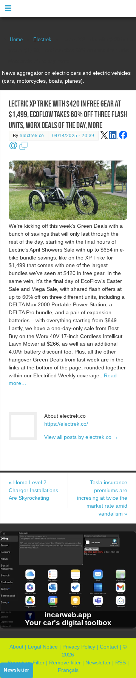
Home (16, 39)
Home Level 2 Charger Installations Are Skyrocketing (33, 490)
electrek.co (32, 135)
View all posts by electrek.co (81, 437)
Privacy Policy (78, 647)
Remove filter (65, 662)
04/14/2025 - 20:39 (73, 135)
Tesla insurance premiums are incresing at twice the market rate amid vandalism (102, 498)
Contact (109, 647)
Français (68, 670)
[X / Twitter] (104, 137)
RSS (120, 662)
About (16, 647)
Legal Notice (43, 647)
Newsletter (98, 662)
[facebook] (123, 137)
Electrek (42, 39)
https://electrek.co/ (66, 424)
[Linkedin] (113, 137)
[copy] (23, 148)
